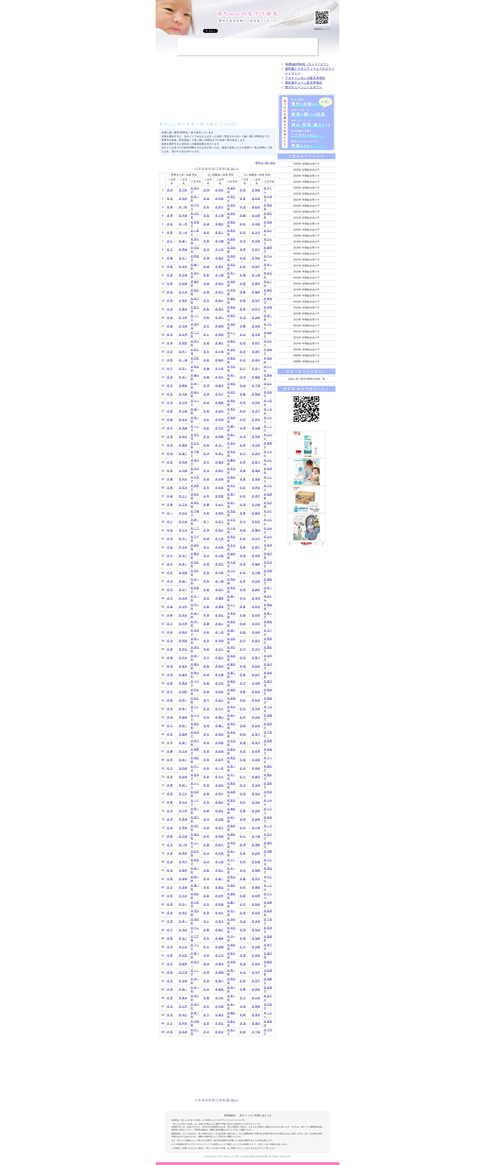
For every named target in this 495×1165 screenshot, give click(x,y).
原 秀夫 (183, 300)
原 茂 (170, 198)
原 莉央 (256, 623)
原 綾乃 (256, 462)
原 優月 (256, 1023)
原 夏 (243, 895)
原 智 (206, 615)
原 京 (243, 946)
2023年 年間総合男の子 (306, 187)
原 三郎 (183, 190)
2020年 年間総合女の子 (306, 229)
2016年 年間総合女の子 (306, 277)
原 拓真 (219, 547)
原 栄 (170, 445)
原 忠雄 (183, 470)
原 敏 (170, 683)
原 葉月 (256, 640)
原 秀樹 (183, 827)
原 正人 (183, 496)
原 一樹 (219, 632)
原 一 (170, 513)
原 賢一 (183, 700)
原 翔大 (219, 564)
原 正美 (183, 504)
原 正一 (183, 258)
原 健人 (219, 623)
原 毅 (170, 615)
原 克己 (183, 1014)
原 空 (206, 326)
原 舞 (243, 292)
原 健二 (183, 453)
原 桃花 (256, 768)
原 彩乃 (256, 309)
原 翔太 (219, 190)
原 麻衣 (256, 589)
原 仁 (206, 334)
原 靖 (170, 827)
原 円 (243, 649)
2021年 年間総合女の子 (306, 217)
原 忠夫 (183, 802)
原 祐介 (219, 912)
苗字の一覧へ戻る (265, 162)
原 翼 (206, 241)
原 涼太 (219, 683)
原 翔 (206, 190)
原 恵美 (256, 487)
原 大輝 (219, 275)
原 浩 (170, 385)
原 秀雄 (183, 249)
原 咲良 (256, 615)
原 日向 (219, 997)
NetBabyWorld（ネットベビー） (307, 64)
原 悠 (206, 207)
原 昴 (206, 802)
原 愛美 (256, 283)
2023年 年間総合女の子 (306, 193)
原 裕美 (256, 963)
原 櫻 (243, 938)
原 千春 (256, 1031)
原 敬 (170, 938)
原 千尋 (256, 385)
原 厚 (170, 989)
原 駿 (206, 360)
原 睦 (243, 700)
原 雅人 (219, 980)
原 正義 (183, 411)
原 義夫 (183, 997)
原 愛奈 (256, 989)
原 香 (243, 581)
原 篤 (206, 785)
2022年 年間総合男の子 (306, 199)
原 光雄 (183, 394)
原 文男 (183, 606)
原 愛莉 (256, 360)
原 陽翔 (219, 326)
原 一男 (183, 224)
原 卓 (170, 1014)
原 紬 (243, 623)
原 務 (170, 785)
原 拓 (206, 887)
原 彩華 (256, 895)
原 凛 (243, 207)
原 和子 (183, 861)
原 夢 (243, 691)
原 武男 (183, 955)
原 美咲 (256, 224)
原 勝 (170, 258)
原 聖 (206, 606)
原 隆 (170, 266)
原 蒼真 (219, 606)
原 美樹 (256, 785)
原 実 (170, 232)
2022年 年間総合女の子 (306, 205)
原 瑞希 (256, 938)
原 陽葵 (256, 1006)
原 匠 (206, 419)
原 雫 (243, 402)
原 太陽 (219, 555)
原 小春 (256, 836)
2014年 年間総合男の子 (306, 295)
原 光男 (183, 317)
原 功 (170, 351)
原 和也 (219, 513)
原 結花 (256, 666)
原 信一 (183, 589)
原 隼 (206, 496)
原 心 (243, 368)
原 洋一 (183, 538)
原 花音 (256, 326)
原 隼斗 (219, 827)
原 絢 (243, 734)
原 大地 (219, 351)
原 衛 (170, 861)
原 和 (243, 657)
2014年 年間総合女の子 (306, 301)
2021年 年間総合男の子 (306, 211)
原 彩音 (256, 700)
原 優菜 (256, 470)
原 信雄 (183, 836)
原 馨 (170, 751)
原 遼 (206, 394)
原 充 (170, 810)
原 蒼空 (219, 470)
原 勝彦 (183, 683)
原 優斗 (219, 343)
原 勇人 (219, 453)
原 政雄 (183, 776)
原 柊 (206, 768)
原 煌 (206, 674)
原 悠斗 (219, 207)
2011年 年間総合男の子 (306, 331)
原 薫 (243, 394)
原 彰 (170, 572)
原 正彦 (183, 972)
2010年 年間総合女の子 (306, 349)
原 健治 (183, 674)
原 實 (170, 836)
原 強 (170, 717)
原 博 (170, 215)
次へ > (234, 168)
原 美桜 (256, 759)
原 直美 (256, 1014)
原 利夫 (183, 479)
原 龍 (206, 572)
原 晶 (243, 972)
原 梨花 (256, 691)
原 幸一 (183, 351)
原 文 (243, 776)
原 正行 (183, 793)
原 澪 (243, 436)
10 (228, 168)
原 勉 (170, 326)
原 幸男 (183, 266)
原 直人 (219, 521)
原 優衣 (256, 564)
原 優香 (256, 887)
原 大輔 (219, 241)
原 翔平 (219, 895)
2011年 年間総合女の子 (306, 337)
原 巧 (206, 700)
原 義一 (183, 742)
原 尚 (170, 946)
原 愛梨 (256, 377)
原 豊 (170, 275)
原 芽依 (256, 402)
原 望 (243, 555)
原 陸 (206, 215)
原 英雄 (183, 428)
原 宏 (170, 394)
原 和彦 (183, 462)
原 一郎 (183, 207)
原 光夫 (183, 895)
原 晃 (170, 470)
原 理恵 (256, 683)
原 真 (206, 581)
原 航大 (219, 844)
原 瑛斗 (219, 793)
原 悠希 (219, 496)
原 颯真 (219, 402)
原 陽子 (256, 266)
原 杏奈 (256, 258)
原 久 (170, 555)
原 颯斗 (219, 717)
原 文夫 (183, 547)
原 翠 (243, 564)
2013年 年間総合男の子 (306, 307)
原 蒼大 (219, 921)
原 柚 (243, 615)
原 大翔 (219, 215)
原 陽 (206, 283)
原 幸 (243, 572)
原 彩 (243, 224)
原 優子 (256, 351)
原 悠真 (219, 198)
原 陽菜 (256, 190)
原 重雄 (183, 819)
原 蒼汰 (219, 963)
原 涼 (206, 436)
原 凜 (243, 317)
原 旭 (206, 725)
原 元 (170, 1023)
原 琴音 (256, 436)
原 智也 (219, 666)
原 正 (170, 249)
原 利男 (183, 1023)
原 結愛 (256, 215)
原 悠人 (219, 232)
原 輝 (206, 411)
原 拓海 (219, 479)
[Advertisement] (247, 46)
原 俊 (206, 589)
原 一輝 (219, 581)
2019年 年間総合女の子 (306, 241)
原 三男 (183, 810)
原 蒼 (206, 275)
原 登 (170, 402)
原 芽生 (256, 878)
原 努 (170, 997)
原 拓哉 (219, 904)
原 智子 (256, 300)
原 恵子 (256, 496)
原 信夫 (183, 436)
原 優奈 (256, 292)
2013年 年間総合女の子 (306, 313)
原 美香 (256, 445)
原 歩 (243, 453)
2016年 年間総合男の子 (306, 271)
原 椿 (243, 547)
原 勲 (170, 360)
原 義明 (183, 734)
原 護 (170, 972)
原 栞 (243, 360)
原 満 (170, 453)
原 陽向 (219, 360)
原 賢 (170, 895)
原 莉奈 (256, 581)
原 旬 (206, 946)
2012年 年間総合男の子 (306, 319)
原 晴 (206, 479)
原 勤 (170, 878)
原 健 (206, 266)
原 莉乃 (256, 538)
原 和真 (219, 819)
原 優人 (219, 725)
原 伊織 (219, 1006)
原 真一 (183, 921)
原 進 (170, 224)
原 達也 (219, 411)
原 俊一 (183, 708)
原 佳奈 (256, 632)
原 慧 (206, 751)
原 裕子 (256, 249)
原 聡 (206, 445)
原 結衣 (256, 207)
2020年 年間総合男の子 (306, 223)
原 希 (243, 462)
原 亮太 (219, 428)
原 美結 (256, 793)
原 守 (170, 368)
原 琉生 (219, 615)
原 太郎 (219, 572)
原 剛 (206, 317)
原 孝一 (183, 564)
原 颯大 (219, 929)
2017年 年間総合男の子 (306, 259)
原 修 (170, 317)
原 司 (206, 462)
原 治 (170, 640)
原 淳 (206, 470)
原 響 (206, 504)
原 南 (243, 742)
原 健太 (219, 258)
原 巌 (170, 606)
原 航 (206, 428)
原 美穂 (256, 317)
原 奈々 (256, 368)
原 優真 (219, 598)
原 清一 (183, 555)
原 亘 (170, 980)
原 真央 (256, 453)
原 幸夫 (183, 419)
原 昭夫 (183, 632)
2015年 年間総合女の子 (306, 289)
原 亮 (206, 300)
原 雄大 (219, 530)
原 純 (206, 632)
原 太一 (219, 445)
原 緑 (243, 725)
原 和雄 (183, 640)
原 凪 (243, 751)
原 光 (206, 351)
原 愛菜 (256, 513)
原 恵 (243, 249)
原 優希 (256, 844)
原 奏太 (219, 385)
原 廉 (206, 691)
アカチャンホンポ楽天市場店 (305, 78)
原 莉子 (256, 343)
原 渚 (243, 351)
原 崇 (206, 759)
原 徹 (170, 419)
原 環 (243, 666)
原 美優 (256, 428)
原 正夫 (183, 292)
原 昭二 (183, 785)
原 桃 (243, 530)
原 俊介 (219, 700)
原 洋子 (256, 649)
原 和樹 (219, 836)
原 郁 (243, 861)
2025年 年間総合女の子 (306, 169)
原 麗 (243, 504)
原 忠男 (183, 623)
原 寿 (170, 819)
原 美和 (256, 555)
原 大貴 (219, 861)
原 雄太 (219, 785)
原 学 (206, 487)
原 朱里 (256, 946)
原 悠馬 (219, 853)
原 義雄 (183, 283)
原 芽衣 (256, 419)
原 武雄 (183, 572)
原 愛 (243, 198)
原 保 (170, 377)
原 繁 (170, 504)
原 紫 (243, 1031)
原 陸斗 (219, 589)
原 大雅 (219, 674)
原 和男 (183, 343)
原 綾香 (256, 819)
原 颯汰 (219, 887)
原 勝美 (183, 385)
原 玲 (243, 598)
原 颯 (206, 377)
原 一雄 (183, 360)
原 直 (170, 921)
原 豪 (206, 895)
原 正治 (183, 530)
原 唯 (243, 300)
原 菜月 (256, 742)
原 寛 (170, 462)
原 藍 (243, 487)
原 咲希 (256, 751)
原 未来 (256, 334)
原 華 (243, 309)
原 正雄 (183, 275)
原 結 (243, 334)
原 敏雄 (183, 445)
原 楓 (243, 215)
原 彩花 (256, 521)
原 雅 (243, 470)
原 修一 (183, 759)
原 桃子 (256, 547)
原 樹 (206, 232)
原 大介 (219, 708)
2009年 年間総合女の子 (306, 361)
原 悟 (170, 530)
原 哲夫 (183, 487)
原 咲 (243, 343)
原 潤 (206, 385)
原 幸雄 (183, 215)
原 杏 (243, 232)
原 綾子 (256, 674)
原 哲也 (183, 649)
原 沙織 (256, 572)
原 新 (206, 309)
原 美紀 (256, 802)
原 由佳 (256, 717)
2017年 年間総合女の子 (306, 265)
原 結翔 (219, 751)
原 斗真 (219, 538)
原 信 (170, 887)
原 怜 (243, 717)
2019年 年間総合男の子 (306, 235)
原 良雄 (183, 1031)
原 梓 (243, 419)
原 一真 (219, 768)
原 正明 (183, 402)
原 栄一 (183, 377)
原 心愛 (256, 827)
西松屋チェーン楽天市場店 (303, 82)
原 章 (170, 436)
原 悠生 (219, 691)
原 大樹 (219, 368)
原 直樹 (219, 334)
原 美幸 (256, 921)
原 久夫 (183, 946)
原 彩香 (256, 606)
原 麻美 (256, 776)
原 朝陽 (219, 436)
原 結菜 (256, 198)
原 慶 (206, 623)
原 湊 (206, 249)
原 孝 (170, 343)
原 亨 (170, 742)
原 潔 (170, 666)
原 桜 (243, 258)
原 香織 (256, 394)
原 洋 (170, 564)
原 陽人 (219, 870)
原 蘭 (243, 326)
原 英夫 (183, 615)
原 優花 (256, 530)
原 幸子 (256, 411)
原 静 (243, 887)
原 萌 (243, 428)
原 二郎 (183, 844)
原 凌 (206, 963)
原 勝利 (183, 870)
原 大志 (219, 776)
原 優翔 (219, 972)
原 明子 (256, 980)
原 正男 (183, 334)
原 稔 (170, 309)
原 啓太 (219, 810)
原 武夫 (183, 513)
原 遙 (243, 1023)
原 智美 (256, 904)
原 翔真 (219, 742)
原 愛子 (256, 657)
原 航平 (219, 759)
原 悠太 (219, 377)
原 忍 (243, 708)
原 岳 (206, 640)
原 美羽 (256, 598)
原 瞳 (243, 445)
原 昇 (170, 283)
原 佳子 (256, 972)
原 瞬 (206, 810)
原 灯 (243, 802)
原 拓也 (219, 487)
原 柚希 (256, 870)
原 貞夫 (183, 598)
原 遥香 (256, 810)
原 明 (170, 300)
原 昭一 (183, 725)
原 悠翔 (219, 419)
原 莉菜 (256, 912)
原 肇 (170, 649)
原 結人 (219, 649)
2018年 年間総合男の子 (306, 247)
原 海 (206, 530)
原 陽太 (219, 283)
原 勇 (170, 207)
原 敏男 (183, 963)
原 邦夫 (183, 657)
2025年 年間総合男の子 (306, 163)
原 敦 (206, 870)
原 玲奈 (256, 241)
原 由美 (256, 853)
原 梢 (243, 589)
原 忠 (170, 428)
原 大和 (219, 249)
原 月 (243, 997)
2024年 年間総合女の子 (306, 181)
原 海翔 (219, 640)
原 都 (243, 1014)
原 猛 (170, 547)
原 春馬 (219, 989)
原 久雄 (183, 521)
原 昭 (170, 411)
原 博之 (183, 912)
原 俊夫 (183, 666)
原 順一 (183, 989)
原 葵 (243, 190)
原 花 (243, 241)
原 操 (170, 708)
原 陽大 (219, 657)
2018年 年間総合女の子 (306, 253)
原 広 (170, 725)
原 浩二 (183, 938)
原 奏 (206, 343)
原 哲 (170, 734)
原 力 (170, 623)
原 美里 (256, 708)
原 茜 (243, 283)
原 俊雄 (183, 717)
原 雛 (243, 878)
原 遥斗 (219, 394)
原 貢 (170, 581)
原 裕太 (219, 1023)
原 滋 (170, 870)
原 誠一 (183, 581)
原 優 (206, 258)
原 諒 (206, 402)
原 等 (170, 759)
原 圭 (206, 547)
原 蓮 (206, 198)
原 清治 (183, 929)
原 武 (170, 334)
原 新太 (219, 1031)
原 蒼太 (219, 266)
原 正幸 (183, 751)
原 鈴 (243, 411)
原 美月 (256, 232)
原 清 (170, 190)
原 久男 (183, 1006)
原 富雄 (183, 980)
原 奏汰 (219, 1014)
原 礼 (243, 836)
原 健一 (183, 241)
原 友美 (256, 725)
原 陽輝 (219, 946)
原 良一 (183, 368)
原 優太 (219, 462)
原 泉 (243, 538)
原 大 (206, 657)
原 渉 (206, 453)
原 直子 (256, 734)
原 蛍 (243, 912)
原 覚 (170, 853)
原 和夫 (183, 198)
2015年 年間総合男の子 (306, 283)
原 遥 (243, 266)
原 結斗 (219, 504)
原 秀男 (183, 853)
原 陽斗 (219, 300)
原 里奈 (256, 479)
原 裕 (170, 632)
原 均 (170, 598)
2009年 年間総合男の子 (306, 355)
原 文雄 (183, 326)
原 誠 (206, 224)
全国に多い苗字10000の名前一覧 (306, 378)
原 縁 (243, 921)
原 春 (243, 853)
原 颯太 (219, 224)
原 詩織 (256, 504)
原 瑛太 (219, 309)
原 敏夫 (183, 309)
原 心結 (256, 997)
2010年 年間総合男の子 (306, 343)
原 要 (170, 802)
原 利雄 (183, 768)
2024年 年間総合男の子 (306, 175)
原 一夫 (183, 232)
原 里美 (256, 955)
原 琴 (243, 904)
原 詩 (243, 640)
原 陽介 (219, 802)
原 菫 (243, 479)
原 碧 (243, 377)
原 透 (170, 904)
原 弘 (170, 241)
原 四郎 (183, 691)
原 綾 (243, 385)
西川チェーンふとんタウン (303, 87)
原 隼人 (219, 292)
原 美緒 (256, 929)
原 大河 (219, 955)
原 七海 (256, 275)
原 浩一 (183, 904)
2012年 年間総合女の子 (306, 325)
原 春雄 (183, 878)
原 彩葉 (256, 861)
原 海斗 (219, 317)
